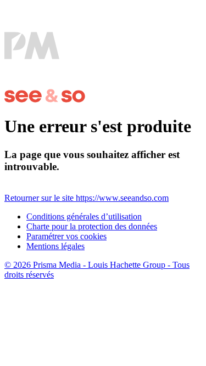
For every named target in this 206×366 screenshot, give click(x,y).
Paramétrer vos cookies (66, 236)
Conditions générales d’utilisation (84, 216)
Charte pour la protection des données (91, 226)
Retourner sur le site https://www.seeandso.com (86, 197)
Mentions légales (55, 246)
